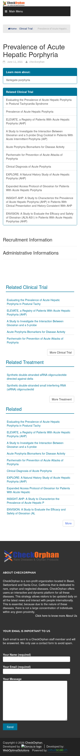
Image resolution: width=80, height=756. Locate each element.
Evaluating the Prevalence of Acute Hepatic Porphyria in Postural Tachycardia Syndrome (39, 101)
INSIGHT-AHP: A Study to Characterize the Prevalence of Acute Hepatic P (33, 501)
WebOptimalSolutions (16, 750)
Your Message (12, 679)
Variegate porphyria (18, 80)
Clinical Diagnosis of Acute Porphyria (28, 166)
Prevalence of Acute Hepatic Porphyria (29, 111)
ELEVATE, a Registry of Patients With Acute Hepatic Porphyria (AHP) (38, 121)
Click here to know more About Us (56, 616)
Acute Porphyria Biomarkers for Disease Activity (35, 147)
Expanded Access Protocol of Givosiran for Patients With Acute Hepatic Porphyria (37, 188)
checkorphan (36, 61)
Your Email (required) (17, 667)
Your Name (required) (17, 654)
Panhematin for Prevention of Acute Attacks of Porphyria (34, 156)
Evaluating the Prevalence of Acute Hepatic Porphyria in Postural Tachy (33, 302)
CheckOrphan (33, 742)
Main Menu (16, 11)
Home (13, 28)
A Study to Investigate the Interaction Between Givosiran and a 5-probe (35, 323)
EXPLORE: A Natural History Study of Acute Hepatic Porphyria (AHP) (38, 176)
